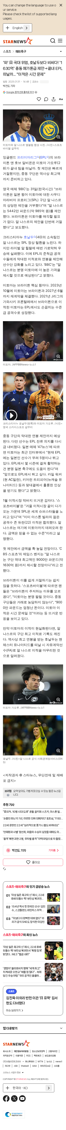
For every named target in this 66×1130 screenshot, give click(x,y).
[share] (53, 99)
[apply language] (26, 28)
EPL (43, 157)
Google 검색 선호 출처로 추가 (20, 92)
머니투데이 (29, 1061)
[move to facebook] (6, 1098)
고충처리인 (52, 1051)
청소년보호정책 (38, 1051)
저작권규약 (7, 1056)
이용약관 (19, 1056)
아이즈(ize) (45, 1066)
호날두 (29, 237)
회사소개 (6, 1051)
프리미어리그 (27, 157)
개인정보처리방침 (21, 1051)
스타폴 (56, 1066)
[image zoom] (58, 137)
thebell (25, 1066)
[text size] (61, 99)
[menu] (60, 41)
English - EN (21, 27)
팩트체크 (37, 1056)
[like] (39, 99)
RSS (28, 1056)
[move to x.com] (14, 1098)
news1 (59, 1061)
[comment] (46, 99)
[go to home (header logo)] (18, 41)
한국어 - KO (20, 1088)
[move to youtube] (22, 1098)
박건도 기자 (9, 86)
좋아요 (36, 862)
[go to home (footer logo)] (16, 1043)
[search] (53, 41)
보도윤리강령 (50, 1056)
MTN (40, 1061)
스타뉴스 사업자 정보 (12, 1072)
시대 (15, 1066)
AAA (34, 1066)
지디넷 (7, 1066)
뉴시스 (49, 1061)
